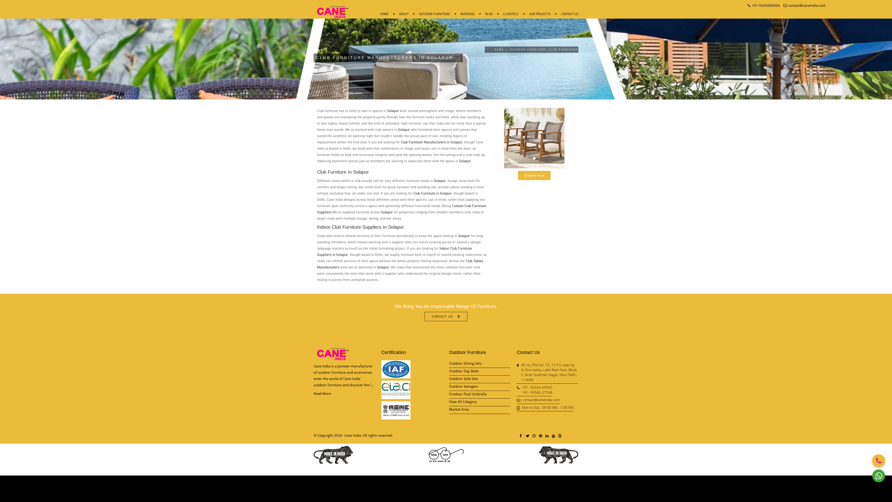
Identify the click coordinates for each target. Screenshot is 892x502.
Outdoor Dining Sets (465, 363)
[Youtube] (553, 435)
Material (468, 14)
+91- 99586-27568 (537, 392)
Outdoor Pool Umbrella (468, 394)
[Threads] (560, 435)
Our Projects (540, 14)
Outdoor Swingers (463, 386)
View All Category (463, 401)
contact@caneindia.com (541, 399)
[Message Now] (878, 475)
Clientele (511, 14)
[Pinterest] (540, 435)
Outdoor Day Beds (464, 371)
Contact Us (569, 14)
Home (384, 14)
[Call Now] (878, 460)
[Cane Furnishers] (333, 8)
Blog (489, 14)
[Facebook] (521, 435)
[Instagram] (534, 435)
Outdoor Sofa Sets (463, 378)
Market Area (459, 409)
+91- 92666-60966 (537, 387)
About (404, 14)
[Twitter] (527, 435)
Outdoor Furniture (434, 14)
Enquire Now (534, 175)
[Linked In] (547, 435)
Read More (322, 393)
